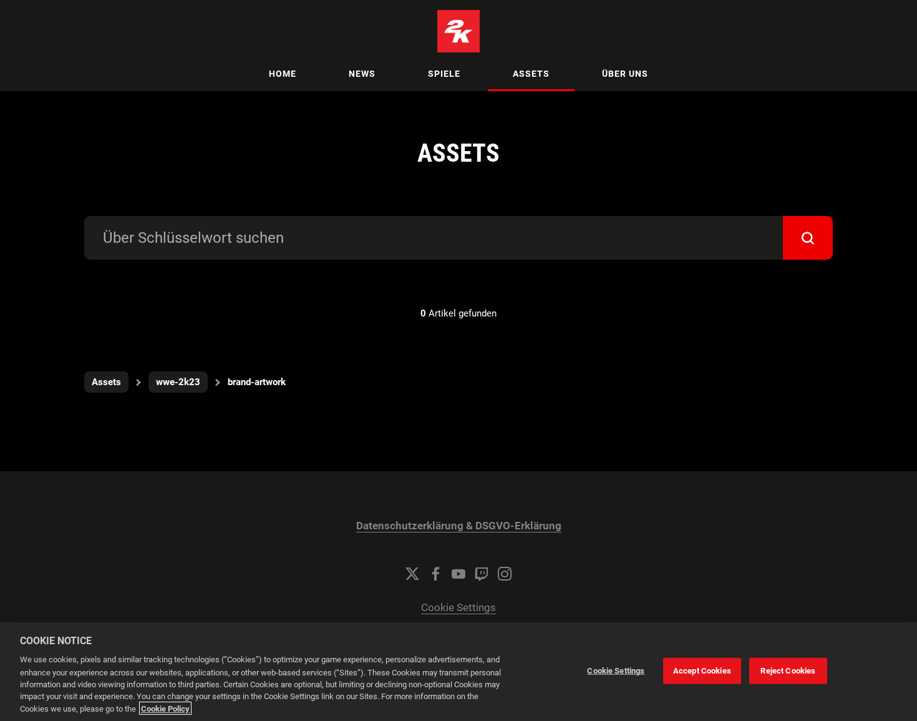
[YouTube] (458, 574)
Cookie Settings (458, 608)
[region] (458, 671)
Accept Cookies (702, 670)
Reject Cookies (787, 670)
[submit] (808, 238)
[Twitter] (412, 574)
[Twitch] (481, 574)
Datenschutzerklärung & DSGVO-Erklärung (458, 526)
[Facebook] (435, 574)
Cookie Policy (165, 708)
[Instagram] (505, 574)
